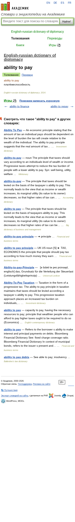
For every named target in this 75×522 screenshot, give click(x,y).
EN (48, 3)
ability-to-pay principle (19, 236)
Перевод (27, 74)
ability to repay (59, 106)
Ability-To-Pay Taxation (19, 282)
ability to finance (19, 106)
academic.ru (15, 6)
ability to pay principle (18, 247)
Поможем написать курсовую (39, 100)
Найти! (66, 21)
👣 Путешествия (9, 390)
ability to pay (12, 208)
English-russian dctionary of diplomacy (37, 31)
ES (62, 3)
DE (55, 3)
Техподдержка (25, 384)
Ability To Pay (13, 130)
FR (69, 3)
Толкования (20, 38)
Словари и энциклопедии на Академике (33, 14)
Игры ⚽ (55, 45)
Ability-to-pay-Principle (19, 267)
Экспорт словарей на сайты (14, 395)
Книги (20, 45)
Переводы (54, 38)
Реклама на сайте (41, 384)
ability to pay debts (16, 357)
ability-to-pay (12, 157)
